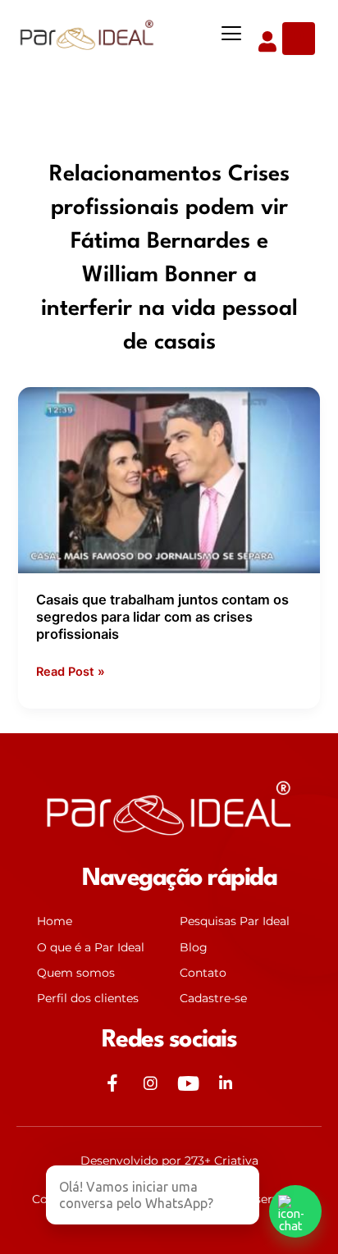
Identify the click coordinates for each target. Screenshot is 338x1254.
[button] (232, 34)
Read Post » (70, 670)
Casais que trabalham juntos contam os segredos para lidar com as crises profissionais (162, 617)
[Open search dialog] (298, 38)
